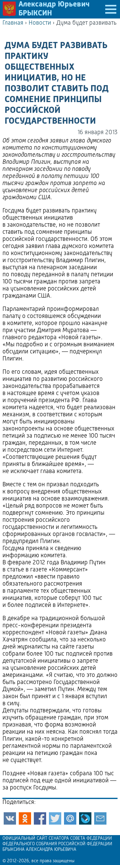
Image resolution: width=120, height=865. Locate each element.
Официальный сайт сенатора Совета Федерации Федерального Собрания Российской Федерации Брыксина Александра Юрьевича (57, 844)
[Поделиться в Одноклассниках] (25, 818)
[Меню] (111, 9)
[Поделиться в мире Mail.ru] (70, 818)
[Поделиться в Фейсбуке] (40, 818)
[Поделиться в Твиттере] (55, 818)
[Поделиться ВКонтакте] (10, 818)
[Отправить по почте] (100, 818)
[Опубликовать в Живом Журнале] (85, 818)
